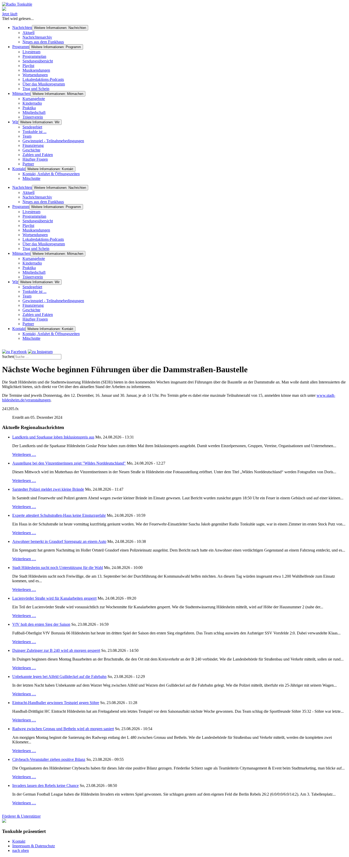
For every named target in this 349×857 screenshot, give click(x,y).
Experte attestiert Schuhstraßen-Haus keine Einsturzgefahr (59, 515)
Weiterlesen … (24, 454)
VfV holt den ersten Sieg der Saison (41, 624)
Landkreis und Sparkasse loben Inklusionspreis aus (53, 437)
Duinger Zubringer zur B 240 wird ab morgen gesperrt (56, 650)
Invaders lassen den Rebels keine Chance (45, 785)
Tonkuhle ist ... (34, 131)
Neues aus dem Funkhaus (43, 42)
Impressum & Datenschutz (33, 846)
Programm (20, 47)
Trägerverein (32, 117)
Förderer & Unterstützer (21, 816)
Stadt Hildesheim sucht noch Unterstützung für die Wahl (57, 567)
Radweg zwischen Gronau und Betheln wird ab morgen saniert (63, 729)
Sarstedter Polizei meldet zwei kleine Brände (48, 489)
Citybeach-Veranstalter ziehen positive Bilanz (48, 759)
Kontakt (18, 169)
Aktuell (28, 32)
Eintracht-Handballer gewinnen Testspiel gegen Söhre (55, 702)
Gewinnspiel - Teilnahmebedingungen (53, 141)
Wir (15, 122)
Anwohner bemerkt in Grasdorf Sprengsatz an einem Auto (59, 541)
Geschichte (31, 150)
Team (26, 136)
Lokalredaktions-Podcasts (43, 79)
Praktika (29, 108)
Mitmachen (21, 93)
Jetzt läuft (9, 14)
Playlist (28, 65)
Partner (28, 164)
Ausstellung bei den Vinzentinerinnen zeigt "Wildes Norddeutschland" (69, 463)
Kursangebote (33, 98)
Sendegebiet (32, 127)
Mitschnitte (31, 178)
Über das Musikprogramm (43, 84)
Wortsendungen (35, 75)
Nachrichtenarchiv (37, 37)
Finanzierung (33, 145)
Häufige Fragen (35, 159)
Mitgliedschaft (33, 112)
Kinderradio (32, 103)
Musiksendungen (36, 70)
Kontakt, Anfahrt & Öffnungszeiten (51, 174)
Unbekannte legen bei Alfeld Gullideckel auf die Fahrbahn (59, 676)
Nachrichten (22, 27)
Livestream (31, 52)
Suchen (8, 356)
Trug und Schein (35, 88)
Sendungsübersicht (37, 61)
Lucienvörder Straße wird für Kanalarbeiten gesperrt (54, 598)
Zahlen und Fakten (37, 154)
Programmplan (34, 56)
